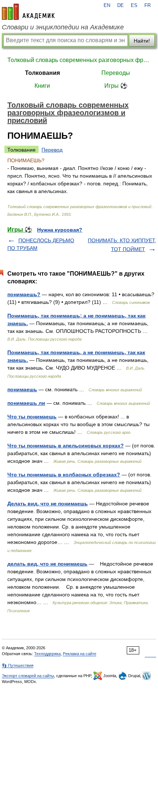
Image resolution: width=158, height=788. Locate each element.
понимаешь (22, 389)
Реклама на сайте (79, 653)
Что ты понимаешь (32, 417)
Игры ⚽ (116, 86)
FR (147, 5)
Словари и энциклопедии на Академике (63, 27)
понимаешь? (23, 294)
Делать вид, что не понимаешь (47, 503)
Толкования (42, 73)
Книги (42, 86)
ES (134, 5)
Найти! (142, 41)
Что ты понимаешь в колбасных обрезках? (63, 474)
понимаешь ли (26, 403)
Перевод (52, 150)
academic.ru (28, 12)
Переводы (115, 73)
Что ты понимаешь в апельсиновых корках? (65, 446)
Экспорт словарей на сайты (28, 675)
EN (107, 5)
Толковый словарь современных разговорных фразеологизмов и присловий (79, 60)
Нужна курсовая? (59, 230)
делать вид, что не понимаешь (47, 564)
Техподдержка (47, 653)
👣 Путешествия (17, 665)
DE (120, 5)
